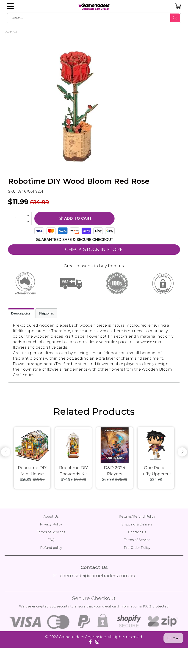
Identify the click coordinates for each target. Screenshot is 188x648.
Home (7, 32)
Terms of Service (137, 540)
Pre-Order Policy (137, 548)
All (16, 32)
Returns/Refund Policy (137, 516)
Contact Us (137, 532)
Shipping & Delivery (137, 524)
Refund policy (51, 548)
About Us (51, 516)
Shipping (46, 313)
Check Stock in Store (94, 249)
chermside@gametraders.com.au (97, 575)
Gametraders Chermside (82, 637)
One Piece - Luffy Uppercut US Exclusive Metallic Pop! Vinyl (156, 471)
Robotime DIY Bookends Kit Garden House (73, 471)
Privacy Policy (51, 524)
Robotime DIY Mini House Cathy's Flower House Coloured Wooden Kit (32, 471)
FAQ (51, 540)
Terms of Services (51, 532)
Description (21, 313)
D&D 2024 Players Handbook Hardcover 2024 (114, 471)
